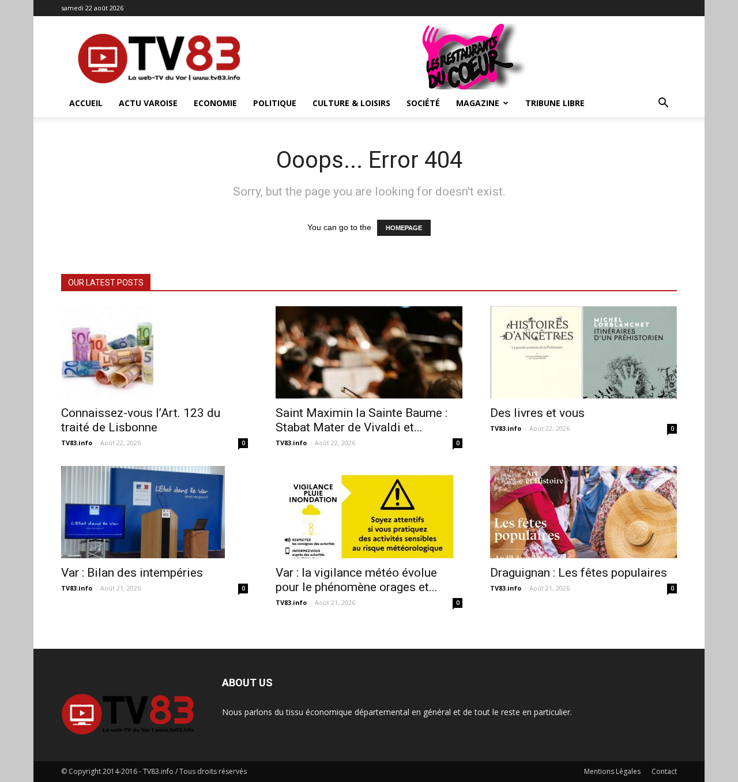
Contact (664, 771)
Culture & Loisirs (351, 102)
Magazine (477, 102)
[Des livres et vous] (583, 352)
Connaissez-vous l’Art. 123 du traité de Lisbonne (140, 420)
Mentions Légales (612, 771)
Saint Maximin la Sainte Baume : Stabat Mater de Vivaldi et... (361, 420)
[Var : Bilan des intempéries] (154, 512)
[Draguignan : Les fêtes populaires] (583, 512)
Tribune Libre (555, 102)
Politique (274, 102)
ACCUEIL (86, 102)
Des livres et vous (537, 413)
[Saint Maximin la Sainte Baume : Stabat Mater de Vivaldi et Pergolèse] (369, 352)
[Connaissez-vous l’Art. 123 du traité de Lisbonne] (154, 352)
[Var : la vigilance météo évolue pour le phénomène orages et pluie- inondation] (369, 512)
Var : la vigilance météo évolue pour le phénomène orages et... (357, 580)
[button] (663, 104)
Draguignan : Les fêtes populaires (578, 573)
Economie (215, 102)
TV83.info (76, 442)
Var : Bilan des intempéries (132, 573)
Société (423, 102)
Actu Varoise (148, 102)
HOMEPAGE (404, 227)
